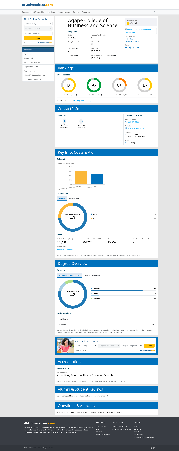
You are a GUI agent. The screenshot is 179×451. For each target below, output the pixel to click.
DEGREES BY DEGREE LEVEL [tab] (70, 275)
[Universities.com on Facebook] (151, 448)
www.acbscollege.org (136, 128)
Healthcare (63, 319)
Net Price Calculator (65, 250)
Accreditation (29, 71)
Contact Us (137, 426)
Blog (97, 429)
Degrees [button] (25, 12)
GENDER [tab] (62, 198)
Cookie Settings (138, 434)
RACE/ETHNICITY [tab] (75, 198)
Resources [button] (86, 12)
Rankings (27, 54)
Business (62, 324)
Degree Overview (31, 67)
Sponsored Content (29, 43)
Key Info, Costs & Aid (32, 62)
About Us (99, 432)
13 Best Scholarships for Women (121, 429)
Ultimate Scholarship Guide (120, 426)
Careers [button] (76, 12)
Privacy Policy (137, 429)
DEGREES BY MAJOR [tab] (92, 275)
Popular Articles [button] (64, 12)
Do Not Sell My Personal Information (144, 437)
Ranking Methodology (102, 434)
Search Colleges (101, 426)
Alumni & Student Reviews (34, 75)
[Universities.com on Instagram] (154, 448)
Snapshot (28, 50)
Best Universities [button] (38, 12)
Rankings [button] (51, 12)
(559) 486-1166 (133, 122)
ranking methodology (82, 100)
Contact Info (29, 58)
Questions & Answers (32, 79)
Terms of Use (137, 432)
